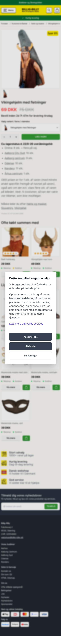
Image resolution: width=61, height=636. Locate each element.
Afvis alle (30, 346)
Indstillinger (30, 355)
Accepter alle (31, 336)
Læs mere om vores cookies (26, 323)
